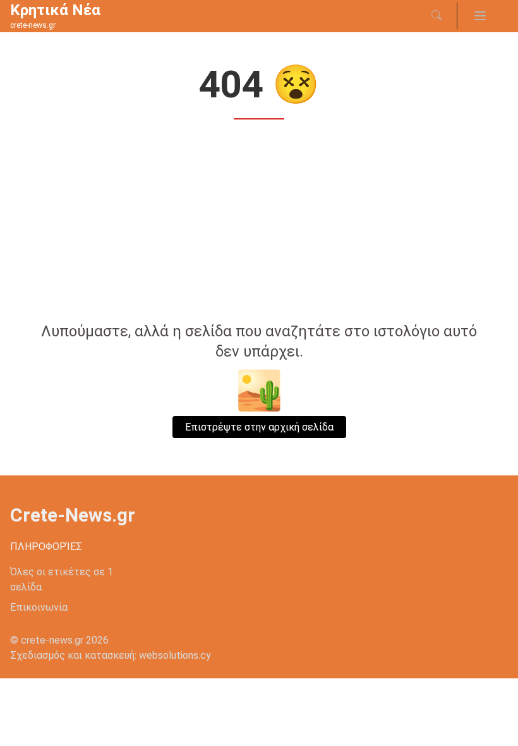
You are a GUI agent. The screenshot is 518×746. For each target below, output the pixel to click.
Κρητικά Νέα (55, 10)
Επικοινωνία (39, 607)
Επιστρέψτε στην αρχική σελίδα (259, 427)
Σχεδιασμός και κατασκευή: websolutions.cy (110, 655)
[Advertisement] (259, 222)
